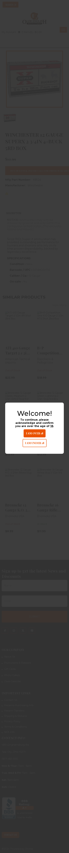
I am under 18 (34, 443)
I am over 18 (34, 433)
